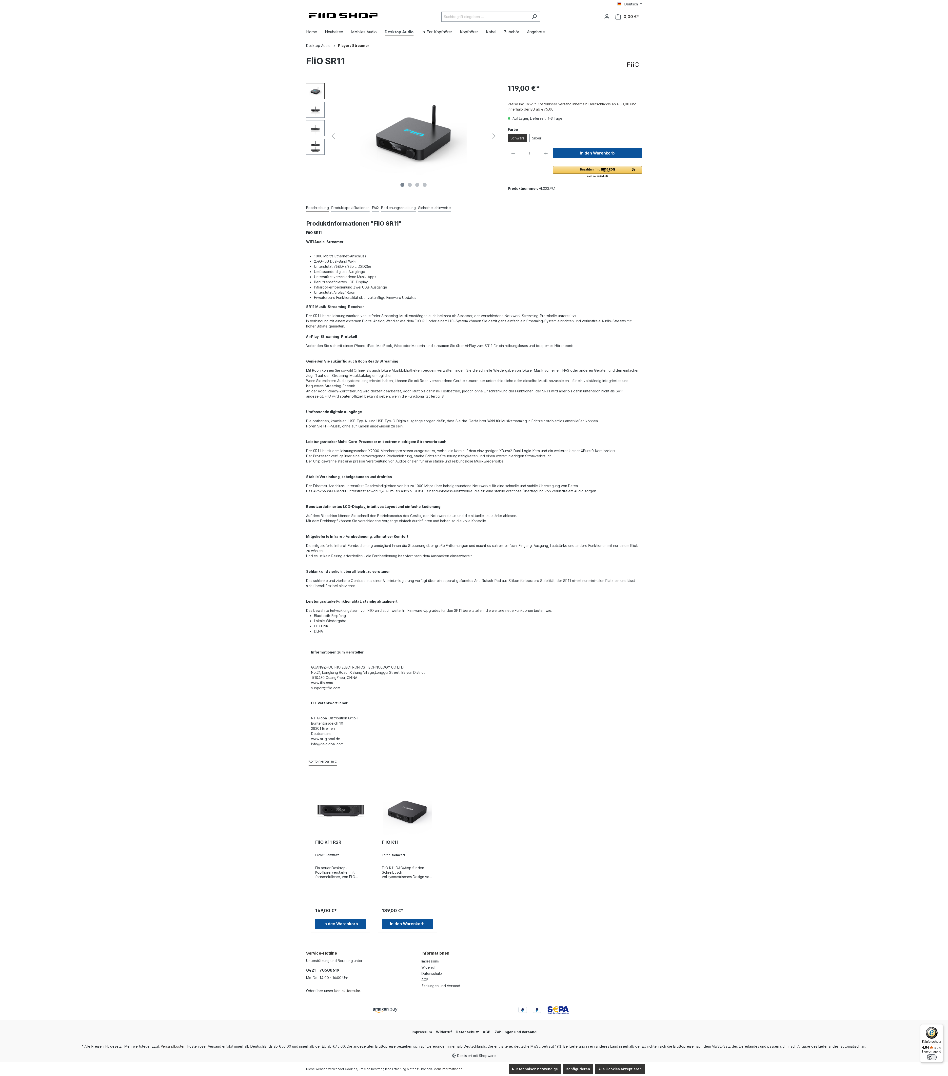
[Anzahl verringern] (513, 153)
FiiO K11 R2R (328, 842)
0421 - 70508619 (322, 970)
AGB (425, 980)
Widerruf (428, 967)
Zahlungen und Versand (440, 986)
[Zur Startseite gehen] (343, 15)
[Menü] (940, 1027)
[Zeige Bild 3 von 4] (417, 185)
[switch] (932, 1057)
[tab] (317, 208)
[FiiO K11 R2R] (340, 811)
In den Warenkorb (597, 153)
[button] (597, 172)
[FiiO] (633, 64)
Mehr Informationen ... (449, 1069)
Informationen (435, 953)
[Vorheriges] (333, 136)
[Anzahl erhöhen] (546, 153)
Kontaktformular (347, 991)
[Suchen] (534, 17)
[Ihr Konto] (606, 16)
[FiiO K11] (407, 811)
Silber (536, 138)
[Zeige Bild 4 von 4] (425, 185)
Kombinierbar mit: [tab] (323, 761)
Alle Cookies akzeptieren (620, 1069)
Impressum (430, 961)
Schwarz (518, 138)
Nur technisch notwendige (535, 1069)
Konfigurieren (578, 1069)
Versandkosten (173, 1046)
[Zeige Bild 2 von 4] (410, 185)
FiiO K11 (390, 842)
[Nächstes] (494, 136)
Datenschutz (431, 973)
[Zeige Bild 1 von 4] (402, 185)
